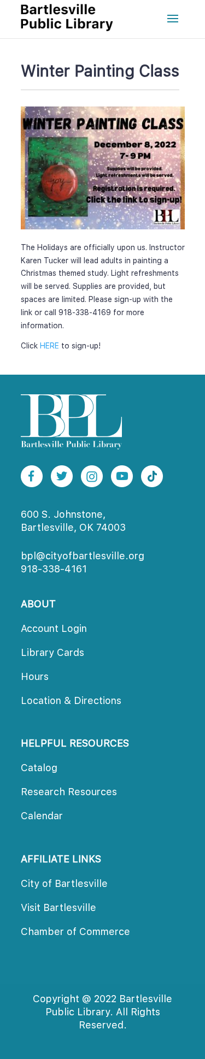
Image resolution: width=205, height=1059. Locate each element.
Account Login (54, 628)
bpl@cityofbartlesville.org (82, 555)
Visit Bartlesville (58, 907)
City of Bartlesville (64, 883)
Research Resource (69, 791)
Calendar (42, 815)
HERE (49, 345)
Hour (35, 676)
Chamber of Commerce (75, 931)
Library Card (52, 652)
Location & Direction (71, 700)
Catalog (39, 767)
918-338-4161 (54, 569)
